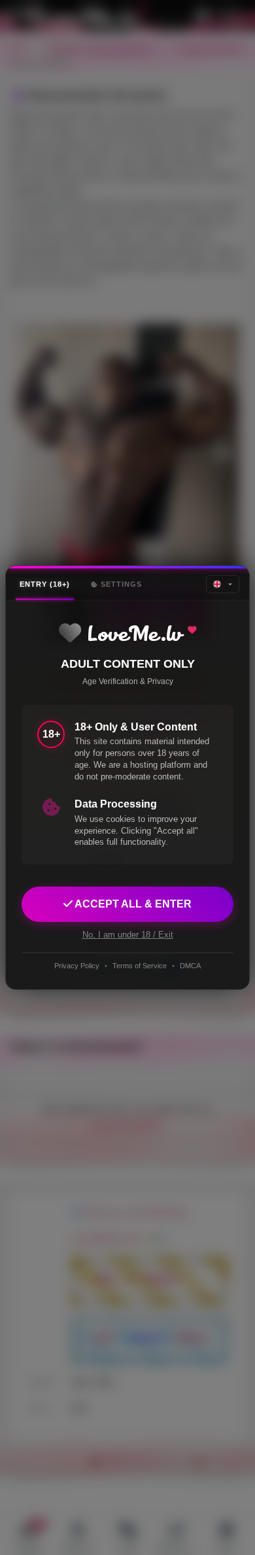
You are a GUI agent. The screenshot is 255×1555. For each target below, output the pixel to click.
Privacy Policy (76, 966)
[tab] (45, 584)
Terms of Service (139, 966)
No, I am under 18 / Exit (127, 935)
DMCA (190, 966)
